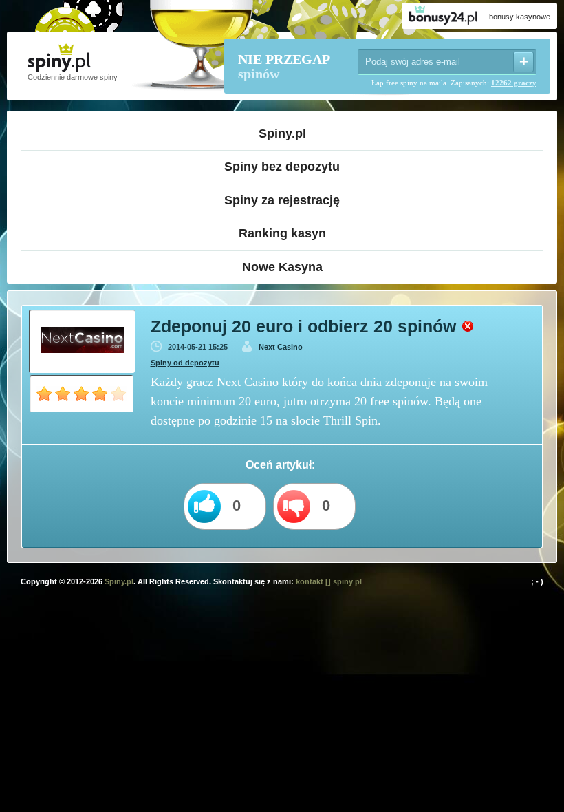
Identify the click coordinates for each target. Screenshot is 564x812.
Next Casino (281, 347)
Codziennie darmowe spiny (73, 77)
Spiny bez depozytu (282, 166)
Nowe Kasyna (282, 267)
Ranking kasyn (282, 233)
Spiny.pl (282, 133)
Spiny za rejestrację (282, 200)
